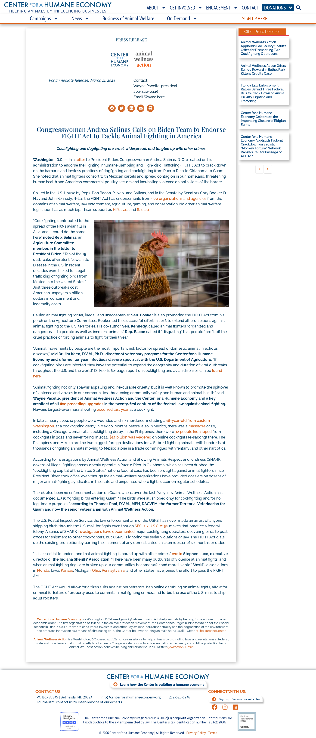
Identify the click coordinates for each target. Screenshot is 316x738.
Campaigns (40, 18)
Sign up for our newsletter (239, 699)
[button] (112, 108)
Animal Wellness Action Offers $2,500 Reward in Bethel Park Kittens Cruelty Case (263, 69)
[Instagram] (225, 707)
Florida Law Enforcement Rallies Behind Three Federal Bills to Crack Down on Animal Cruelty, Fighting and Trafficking (263, 93)
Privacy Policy (196, 733)
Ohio (96, 570)
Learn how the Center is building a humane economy (162, 684)
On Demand (178, 18)
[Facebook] (214, 707)
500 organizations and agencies (178, 198)
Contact (250, 7)
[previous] (259, 169)
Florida (43, 570)
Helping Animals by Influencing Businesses (58, 11)
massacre (197, 426)
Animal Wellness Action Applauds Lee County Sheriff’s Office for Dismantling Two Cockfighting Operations (263, 48)
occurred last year (113, 409)
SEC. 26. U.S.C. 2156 (151, 526)
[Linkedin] (235, 707)
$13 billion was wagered (130, 437)
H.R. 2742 (121, 209)
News (76, 18)
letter (80, 159)
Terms (212, 733)
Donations (275, 7)
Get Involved (182, 7)
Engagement (218, 7)
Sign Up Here (254, 18)
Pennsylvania (113, 570)
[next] (268, 169)
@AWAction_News (180, 647)
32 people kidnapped (193, 431)
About (153, 7)
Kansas (67, 570)
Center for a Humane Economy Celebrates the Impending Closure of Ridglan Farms (263, 118)
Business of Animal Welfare (128, 18)
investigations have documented (106, 531)
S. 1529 (143, 209)
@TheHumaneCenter (211, 631)
